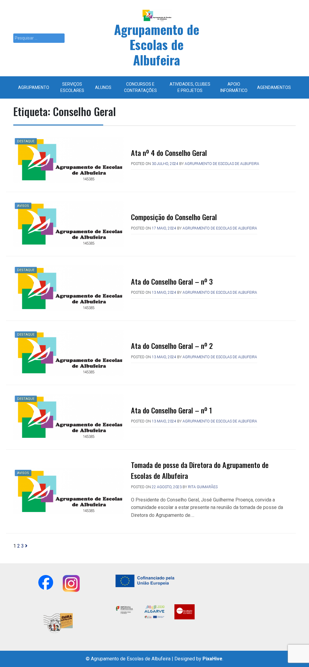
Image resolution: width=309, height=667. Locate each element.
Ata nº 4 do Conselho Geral (169, 152)
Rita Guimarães (203, 487)
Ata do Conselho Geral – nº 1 (171, 410)
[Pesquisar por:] (39, 38)
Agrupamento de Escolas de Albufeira (156, 44)
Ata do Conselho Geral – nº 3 (172, 281)
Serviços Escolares (72, 87)
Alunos (103, 87)
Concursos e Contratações (140, 87)
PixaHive (212, 659)
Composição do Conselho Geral (174, 216)
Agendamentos (274, 87)
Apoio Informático (233, 87)
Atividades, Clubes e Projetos (190, 87)
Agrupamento (33, 87)
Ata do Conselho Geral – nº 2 (172, 345)
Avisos (23, 206)
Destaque (25, 141)
